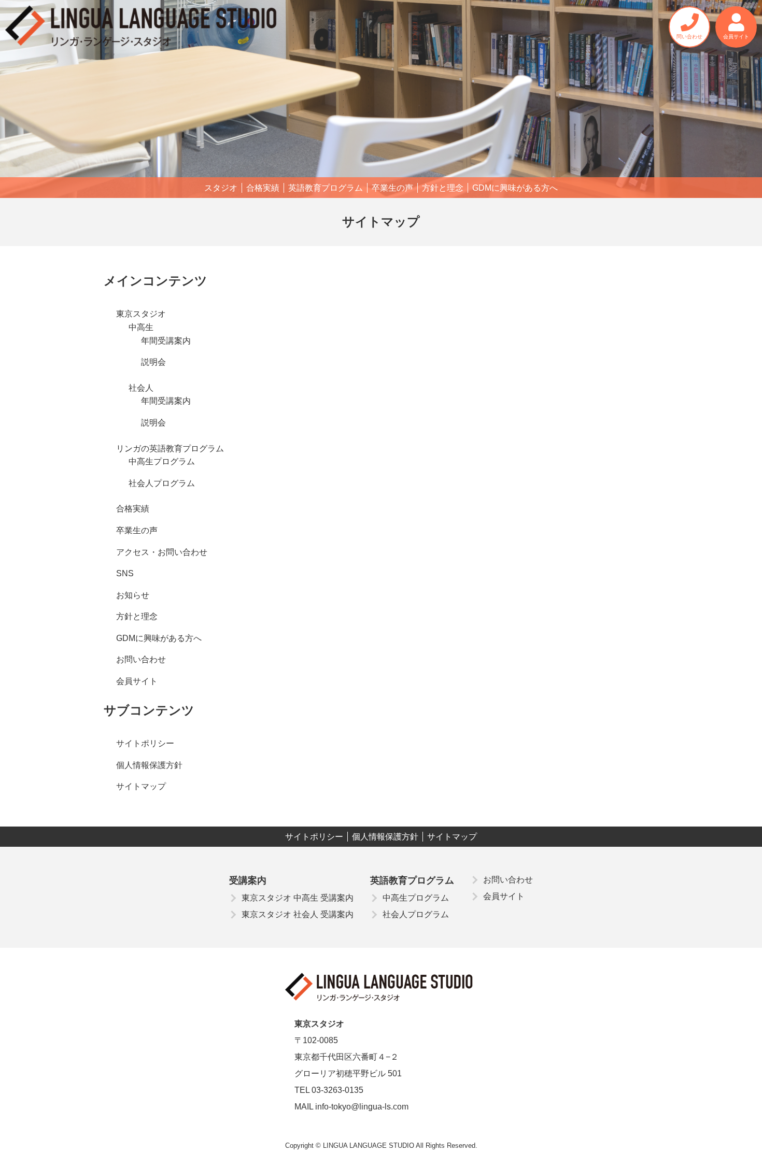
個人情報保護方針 (149, 765)
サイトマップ (141, 786)
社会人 (141, 387)
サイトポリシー (145, 743)
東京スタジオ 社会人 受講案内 (298, 914)
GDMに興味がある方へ (515, 187)
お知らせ (132, 595)
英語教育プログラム (325, 187)
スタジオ (220, 187)
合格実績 (262, 187)
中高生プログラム (162, 461)
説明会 (153, 362)
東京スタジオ (141, 313)
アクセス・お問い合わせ (161, 552)
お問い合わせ (141, 659)
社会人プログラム (162, 483)
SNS (125, 573)
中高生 (141, 327)
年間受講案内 (166, 340)
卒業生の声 (392, 187)
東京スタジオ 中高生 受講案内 (298, 897)
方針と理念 (442, 187)
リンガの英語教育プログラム (170, 448)
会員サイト (137, 681)
